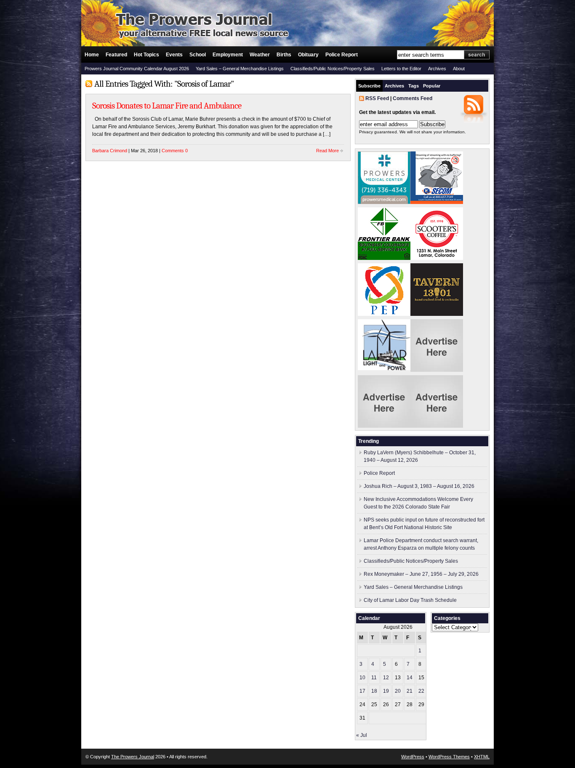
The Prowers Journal (132, 756)
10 (362, 678)
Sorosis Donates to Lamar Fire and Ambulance (166, 106)
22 (421, 691)
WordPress (412, 756)
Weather (260, 55)
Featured (116, 55)
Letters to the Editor (401, 68)
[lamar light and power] (384, 368)
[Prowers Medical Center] (384, 202)
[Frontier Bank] (384, 258)
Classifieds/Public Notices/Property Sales (332, 68)
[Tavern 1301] (436, 314)
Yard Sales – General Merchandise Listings (240, 68)
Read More (327, 150)
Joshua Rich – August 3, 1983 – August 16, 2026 (419, 486)
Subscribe (369, 85)
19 (386, 691)
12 (386, 678)
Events (174, 55)
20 (398, 691)
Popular (431, 85)
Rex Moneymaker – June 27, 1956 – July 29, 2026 (421, 574)
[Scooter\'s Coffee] (436, 258)
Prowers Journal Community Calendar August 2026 (137, 68)
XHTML (482, 756)
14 (410, 678)
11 (374, 678)
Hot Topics (146, 55)
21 (410, 691)
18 (374, 691)
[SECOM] (436, 202)
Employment (228, 55)
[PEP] (384, 314)
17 (362, 691)
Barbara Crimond (109, 150)
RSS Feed (377, 98)
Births (284, 55)
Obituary (308, 55)
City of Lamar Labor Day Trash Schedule (410, 600)
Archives (437, 68)
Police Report (341, 55)
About (459, 68)
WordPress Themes (449, 756)
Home (92, 55)
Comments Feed (412, 98)
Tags (413, 85)
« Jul (361, 735)
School (197, 55)
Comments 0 (175, 150)
